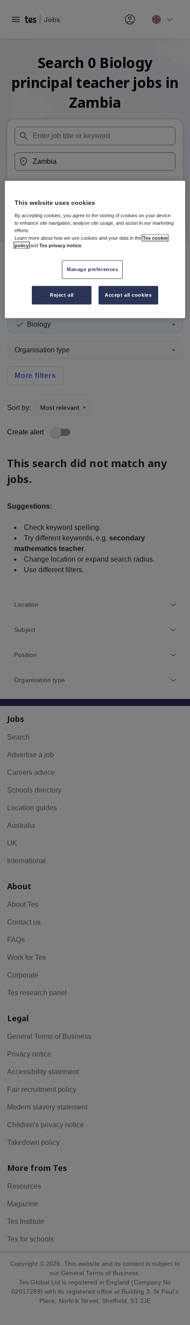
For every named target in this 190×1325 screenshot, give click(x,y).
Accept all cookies (128, 295)
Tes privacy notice (60, 245)
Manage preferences (92, 269)
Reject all (62, 295)
